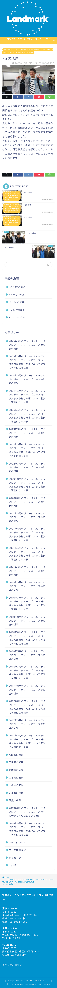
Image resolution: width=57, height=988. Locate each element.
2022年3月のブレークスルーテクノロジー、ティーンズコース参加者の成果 (27, 467)
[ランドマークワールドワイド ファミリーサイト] (28, 34)
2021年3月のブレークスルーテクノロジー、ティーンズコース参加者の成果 (27, 570)
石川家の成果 (16, 792)
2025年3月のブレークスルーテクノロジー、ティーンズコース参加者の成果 (27, 344)
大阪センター (9, 928)
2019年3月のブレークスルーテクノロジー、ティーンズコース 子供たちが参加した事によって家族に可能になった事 (27, 603)
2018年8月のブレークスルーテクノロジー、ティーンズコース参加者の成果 (27, 620)
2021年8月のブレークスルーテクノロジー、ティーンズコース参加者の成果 (27, 517)
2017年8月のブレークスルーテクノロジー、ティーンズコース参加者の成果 (27, 689)
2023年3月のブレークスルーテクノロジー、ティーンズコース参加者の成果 (27, 433)
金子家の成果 (16, 777)
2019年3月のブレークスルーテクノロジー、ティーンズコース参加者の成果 (27, 586)
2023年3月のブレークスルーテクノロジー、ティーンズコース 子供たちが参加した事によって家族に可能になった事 (27, 415)
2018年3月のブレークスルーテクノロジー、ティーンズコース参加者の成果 (27, 655)
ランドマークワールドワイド (30, 895)
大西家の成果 (16, 785)
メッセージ (15, 857)
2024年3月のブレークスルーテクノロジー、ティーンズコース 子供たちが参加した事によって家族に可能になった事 (27, 396)
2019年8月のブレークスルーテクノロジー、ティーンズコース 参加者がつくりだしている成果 (27, 812)
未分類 (12, 865)
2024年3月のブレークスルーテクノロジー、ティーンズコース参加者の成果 (27, 379)
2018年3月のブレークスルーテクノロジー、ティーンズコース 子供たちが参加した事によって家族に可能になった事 (27, 50)
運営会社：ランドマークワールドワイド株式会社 (26, 981)
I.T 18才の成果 (16, 302)
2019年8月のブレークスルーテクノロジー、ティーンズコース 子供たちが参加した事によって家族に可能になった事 (27, 829)
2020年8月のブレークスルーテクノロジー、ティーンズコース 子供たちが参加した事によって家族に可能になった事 (27, 484)
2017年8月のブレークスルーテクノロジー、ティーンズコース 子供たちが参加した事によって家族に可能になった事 (27, 707)
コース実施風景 (17, 850)
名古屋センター (10, 944)
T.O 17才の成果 (17, 317)
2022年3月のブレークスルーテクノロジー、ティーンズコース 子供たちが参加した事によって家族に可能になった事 (27, 450)
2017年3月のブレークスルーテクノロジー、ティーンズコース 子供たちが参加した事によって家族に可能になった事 (27, 741)
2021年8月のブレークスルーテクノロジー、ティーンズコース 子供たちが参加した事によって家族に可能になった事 (27, 534)
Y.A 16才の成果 (17, 294)
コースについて (17, 842)
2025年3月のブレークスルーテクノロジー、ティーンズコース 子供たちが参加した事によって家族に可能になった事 (27, 362)
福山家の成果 (16, 754)
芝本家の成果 (16, 770)
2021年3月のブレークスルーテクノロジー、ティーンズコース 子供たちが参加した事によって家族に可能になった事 (27, 553)
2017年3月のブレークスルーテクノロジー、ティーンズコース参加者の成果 (27, 724)
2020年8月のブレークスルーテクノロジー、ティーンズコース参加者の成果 (27, 502)
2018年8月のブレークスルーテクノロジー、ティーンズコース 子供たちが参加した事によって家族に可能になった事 (27, 638)
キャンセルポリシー (13, 964)
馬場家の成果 (16, 762)
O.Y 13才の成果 (17, 309)
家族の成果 (15, 800)
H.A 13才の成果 (17, 287)
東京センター (9, 908)
